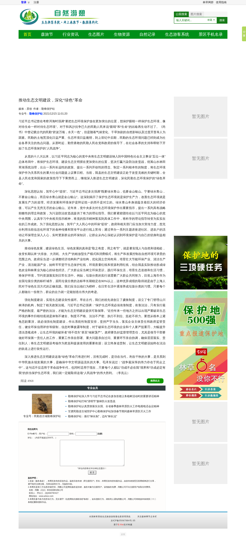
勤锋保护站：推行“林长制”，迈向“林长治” (92, 416)
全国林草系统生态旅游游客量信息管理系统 (110, 516)
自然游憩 (60, 21)
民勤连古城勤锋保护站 (47, 416)
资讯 (71, 34)
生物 (122, 34)
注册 (36, 2)
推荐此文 (155, 381)
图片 (96, 34)
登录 (23, 2)
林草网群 (208, 2)
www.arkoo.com (46, 496)
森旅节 (47, 34)
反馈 (123, 534)
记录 (147, 34)
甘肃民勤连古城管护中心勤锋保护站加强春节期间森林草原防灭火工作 (109, 411)
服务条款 (40, 481)
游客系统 (177, 34)
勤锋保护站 (36, 113)
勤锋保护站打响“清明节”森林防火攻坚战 (91, 401)
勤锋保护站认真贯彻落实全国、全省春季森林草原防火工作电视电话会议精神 (113, 406)
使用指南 (221, 2)
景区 (211, 34)
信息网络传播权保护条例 (77, 499)
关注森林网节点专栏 (147, 516)
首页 (27, 34)
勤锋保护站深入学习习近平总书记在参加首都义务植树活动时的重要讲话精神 (113, 396)
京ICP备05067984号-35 (123, 520)
